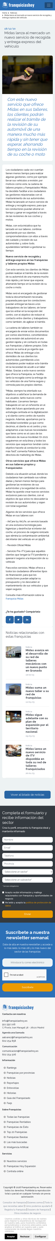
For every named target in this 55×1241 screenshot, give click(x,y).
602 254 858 (9, 1040)
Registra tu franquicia (15, 1209)
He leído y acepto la (28, 904)
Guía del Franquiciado (18, 1098)
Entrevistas (13, 1088)
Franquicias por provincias (21, 1072)
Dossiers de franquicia (38, 1209)
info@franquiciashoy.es (14, 1020)
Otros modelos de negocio (27, 1213)
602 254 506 (9, 1054)
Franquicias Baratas (17, 1137)
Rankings (12, 1067)
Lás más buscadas (17, 1142)
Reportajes (13, 1083)
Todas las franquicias (18, 1117)
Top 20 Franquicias (17, 1132)
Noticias (11, 1077)
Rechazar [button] (25, 1236)
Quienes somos (35, 1202)
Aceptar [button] (11, 1236)
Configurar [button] (40, 1236)
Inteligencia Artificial (17, 1147)
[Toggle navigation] (49, 5)
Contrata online (15, 1171)
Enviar (27, 914)
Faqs (9, 1103)
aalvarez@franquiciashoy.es (17, 1037)
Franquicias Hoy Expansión (21, 1166)
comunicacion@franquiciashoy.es (20, 1051)
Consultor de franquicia (14, 1202)
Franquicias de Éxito (17, 1127)
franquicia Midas (14, 598)
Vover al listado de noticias (27, 794)
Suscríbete (27, 987)
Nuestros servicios (17, 1161)
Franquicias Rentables (19, 1122)
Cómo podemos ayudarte (38, 1206)
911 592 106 (8, 1024)
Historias (11, 1093)
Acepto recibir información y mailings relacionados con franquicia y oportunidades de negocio (29, 895)
